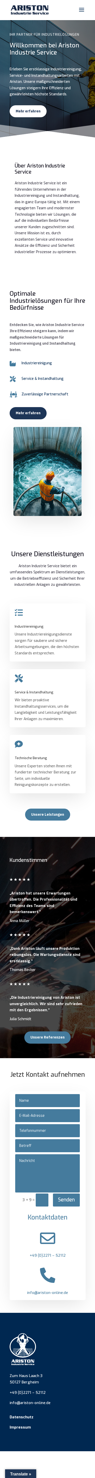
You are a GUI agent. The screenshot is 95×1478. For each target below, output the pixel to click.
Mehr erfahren (28, 111)
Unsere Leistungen (47, 814)
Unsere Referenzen (47, 1037)
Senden (66, 1199)
